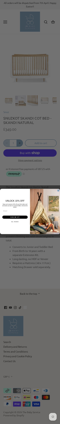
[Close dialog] (58, 190)
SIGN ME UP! (15, 217)
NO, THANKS (15, 221)
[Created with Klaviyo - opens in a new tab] (29, 234)
